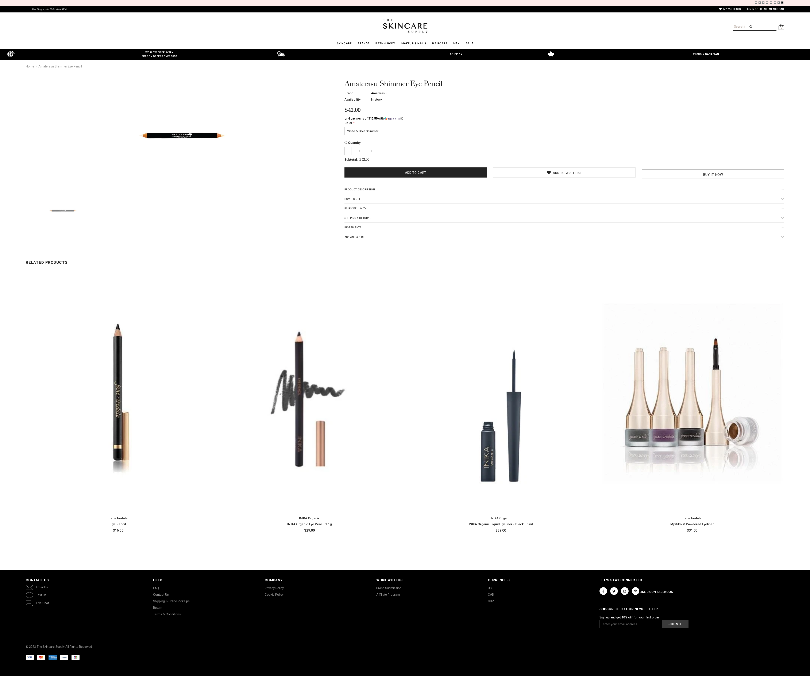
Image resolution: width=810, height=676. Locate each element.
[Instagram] (625, 591)
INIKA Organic (309, 518)
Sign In (750, 9)
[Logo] (405, 26)
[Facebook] (603, 591)
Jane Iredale (118, 518)
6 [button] (775, 2)
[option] (182, 134)
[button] (564, 119)
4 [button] (767, 2)
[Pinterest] (635, 591)
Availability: (352, 99)
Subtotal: (351, 160)
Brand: (349, 93)
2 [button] (760, 2)
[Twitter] (614, 591)
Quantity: (354, 143)
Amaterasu (378, 93)
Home (30, 66)
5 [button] (771, 2)
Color (349, 123)
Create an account (771, 9)
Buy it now (713, 175)
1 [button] (756, 2)
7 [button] (779, 2)
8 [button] (782, 2)
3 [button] (763, 2)
